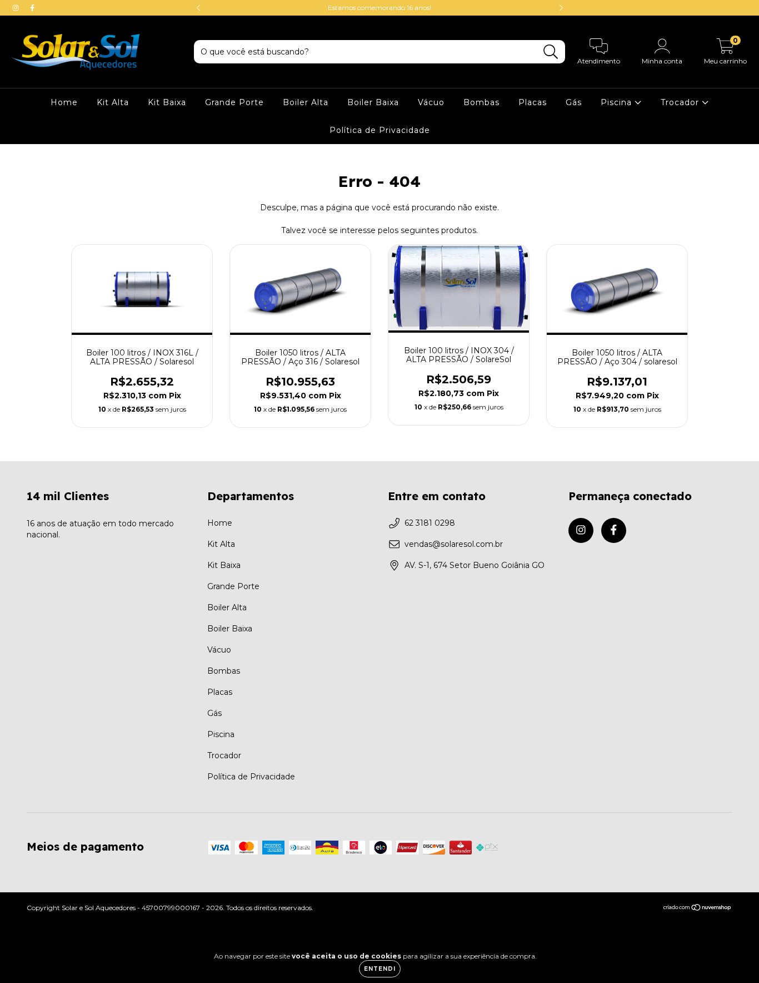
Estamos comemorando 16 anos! (379, 7)
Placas (532, 102)
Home (64, 102)
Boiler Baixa (373, 102)
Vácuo (431, 102)
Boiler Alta (305, 102)
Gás (574, 102)
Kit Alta (113, 102)
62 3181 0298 (430, 523)
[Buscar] (551, 52)
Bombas (481, 102)
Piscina (618, 102)
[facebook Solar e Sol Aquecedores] (32, 8)
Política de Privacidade (379, 130)
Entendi (380, 968)
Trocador (681, 102)
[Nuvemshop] (697, 909)
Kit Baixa (167, 102)
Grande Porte (234, 102)
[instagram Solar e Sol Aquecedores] (16, 8)
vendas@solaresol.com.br (454, 544)
